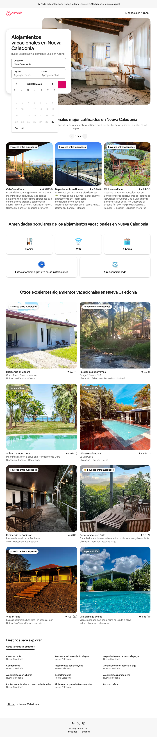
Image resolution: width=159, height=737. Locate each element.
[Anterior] (71, 136)
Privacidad (72, 731)
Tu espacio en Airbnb (137, 13)
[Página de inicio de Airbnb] (14, 13)
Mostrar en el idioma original (105, 4)
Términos (85, 731)
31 (22, 128)
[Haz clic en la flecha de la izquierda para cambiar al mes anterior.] (17, 84)
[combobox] (39, 64)
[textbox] (25, 75)
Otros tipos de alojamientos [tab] (20, 646)
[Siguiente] (84, 136)
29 (53, 121)
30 (16, 128)
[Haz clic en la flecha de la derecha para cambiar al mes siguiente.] (52, 84)
